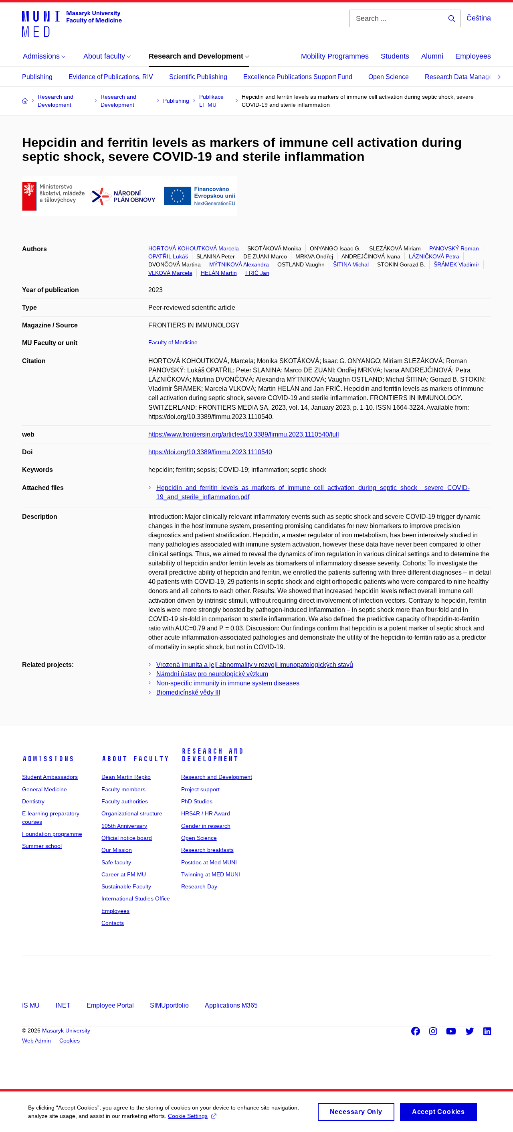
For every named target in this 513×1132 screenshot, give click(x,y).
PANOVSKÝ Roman (454, 248)
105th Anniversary (124, 826)
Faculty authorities (124, 801)
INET (63, 1005)
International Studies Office (135, 898)
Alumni (432, 56)
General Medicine (44, 789)
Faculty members (123, 789)
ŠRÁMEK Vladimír (456, 264)
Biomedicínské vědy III (188, 692)
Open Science (388, 76)
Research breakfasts (207, 850)
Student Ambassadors (50, 777)
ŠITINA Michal (351, 264)
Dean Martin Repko (126, 777)
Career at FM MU (123, 874)
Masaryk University (66, 1030)
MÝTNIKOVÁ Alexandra (239, 264)
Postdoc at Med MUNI (209, 862)
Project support (200, 789)
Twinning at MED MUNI (210, 874)
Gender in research (205, 826)
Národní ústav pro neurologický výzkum (212, 674)
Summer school (42, 846)
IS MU (31, 1005)
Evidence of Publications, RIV (111, 76)
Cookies (69, 1040)
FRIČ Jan (257, 273)
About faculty (135, 758)
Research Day (199, 886)
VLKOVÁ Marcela (170, 273)
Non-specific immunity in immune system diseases (227, 683)
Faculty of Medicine (173, 342)
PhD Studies (196, 801)
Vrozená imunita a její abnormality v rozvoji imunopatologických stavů (254, 664)
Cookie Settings (188, 1116)
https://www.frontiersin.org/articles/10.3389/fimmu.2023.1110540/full (243, 434)
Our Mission (116, 850)
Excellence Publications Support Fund (297, 76)
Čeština (479, 18)
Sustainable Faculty (126, 886)
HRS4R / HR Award (205, 813)
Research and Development (212, 755)
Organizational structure (131, 813)
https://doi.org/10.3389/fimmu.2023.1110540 (210, 452)
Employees (473, 56)
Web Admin (36, 1040)
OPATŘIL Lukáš (168, 256)
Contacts (112, 923)
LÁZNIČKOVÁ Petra (434, 256)
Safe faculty (116, 862)
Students (395, 56)
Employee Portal (110, 1005)
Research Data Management (466, 76)
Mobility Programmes (335, 56)
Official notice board (126, 838)
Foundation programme (52, 834)
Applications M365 (231, 1005)
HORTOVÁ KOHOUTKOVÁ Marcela (193, 248)
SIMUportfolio (169, 1005)
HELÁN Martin (219, 273)
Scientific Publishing (198, 76)
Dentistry (33, 801)
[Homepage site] (72, 23)
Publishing (37, 76)
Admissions (48, 758)
